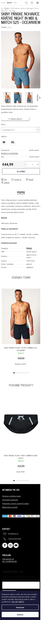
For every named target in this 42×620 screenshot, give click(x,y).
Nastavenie (20, 607)
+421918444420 (14, 538)
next (39, 307)
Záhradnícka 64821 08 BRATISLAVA (9, 560)
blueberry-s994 (20, 363)
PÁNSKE (29, 248)
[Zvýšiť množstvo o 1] (38, 164)
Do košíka (21, 171)
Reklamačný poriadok (9, 507)
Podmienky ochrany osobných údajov (15, 503)
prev (2, 307)
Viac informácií (18, 601)
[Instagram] (10, 545)
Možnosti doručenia (9, 153)
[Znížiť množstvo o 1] (26, 164)
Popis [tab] (21, 192)
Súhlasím (20, 614)
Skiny (9, 27)
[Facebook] (4, 545)
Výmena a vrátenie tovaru (11, 496)
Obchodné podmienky (10, 499)
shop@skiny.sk (13, 533)
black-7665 (20, 471)
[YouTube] (16, 545)
